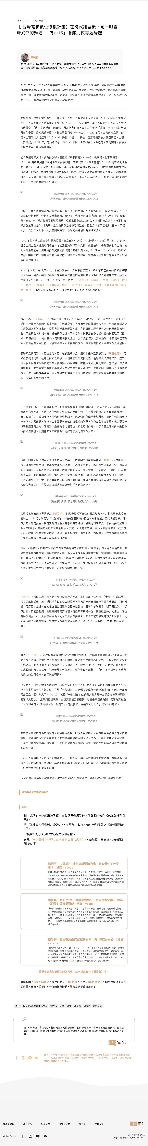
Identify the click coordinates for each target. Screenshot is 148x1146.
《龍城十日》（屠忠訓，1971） (52, 285)
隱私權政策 (64, 1124)
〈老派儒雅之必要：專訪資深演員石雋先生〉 (58, 840)
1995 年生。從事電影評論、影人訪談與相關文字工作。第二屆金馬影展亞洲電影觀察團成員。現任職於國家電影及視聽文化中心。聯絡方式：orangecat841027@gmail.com (70, 66)
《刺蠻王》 (107, 460)
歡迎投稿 (99, 1124)
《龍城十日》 (43, 318)
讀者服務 (27, 1124)
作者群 (82, 1124)
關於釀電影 (8, 1124)
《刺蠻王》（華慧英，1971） (87, 285)
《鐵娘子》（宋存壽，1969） (92, 280)
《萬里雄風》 (113, 353)
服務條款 (45, 1124)
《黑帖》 (26, 596)
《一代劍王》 (35, 655)
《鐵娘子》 (58, 513)
